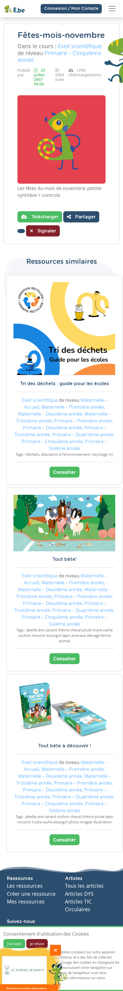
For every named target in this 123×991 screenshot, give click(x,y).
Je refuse (37, 943)
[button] (21, 231)
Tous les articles (84, 886)
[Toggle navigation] (112, 8)
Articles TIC (78, 901)
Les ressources (25, 886)
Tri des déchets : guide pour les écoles (64, 383)
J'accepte (14, 943)
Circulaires (77, 909)
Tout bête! (64, 559)
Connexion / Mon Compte (71, 9)
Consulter (64, 472)
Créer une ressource (31, 894)
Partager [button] (85, 217)
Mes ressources (26, 901)
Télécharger (44, 217)
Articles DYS (79, 894)
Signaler (46, 231)
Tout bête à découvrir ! (64, 746)
